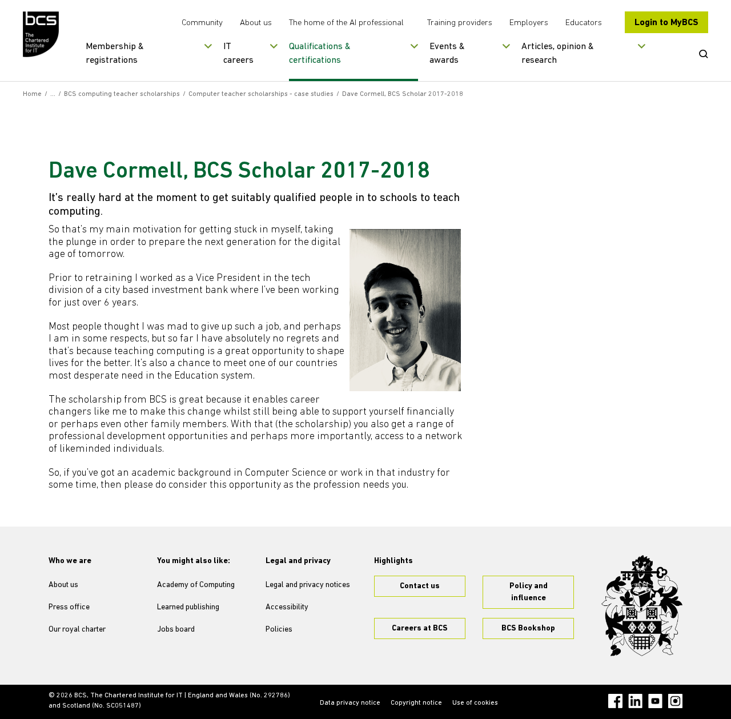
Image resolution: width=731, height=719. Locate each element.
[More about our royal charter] (641, 606)
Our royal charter (77, 629)
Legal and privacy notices (308, 585)
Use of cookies (475, 703)
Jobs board (176, 629)
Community (202, 23)
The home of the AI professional (346, 23)
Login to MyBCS (666, 22)
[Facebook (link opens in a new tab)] (615, 701)
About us (256, 23)
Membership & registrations (115, 53)
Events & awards (447, 53)
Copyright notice (416, 703)
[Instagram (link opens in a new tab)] (675, 701)
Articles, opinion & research (557, 53)
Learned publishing (188, 607)
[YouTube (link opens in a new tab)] (655, 701)
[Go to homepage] (41, 34)
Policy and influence (528, 592)
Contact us (420, 586)
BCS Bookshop (528, 628)
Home (32, 94)
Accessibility (287, 607)
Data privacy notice (350, 703)
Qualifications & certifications (320, 53)
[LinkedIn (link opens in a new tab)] (635, 701)
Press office (69, 607)
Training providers (459, 23)
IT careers (238, 53)
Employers (528, 23)
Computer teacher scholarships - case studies (261, 94)
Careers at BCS (420, 628)
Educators (583, 23)
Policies (279, 629)
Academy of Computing (196, 585)
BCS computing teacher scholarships (122, 94)
